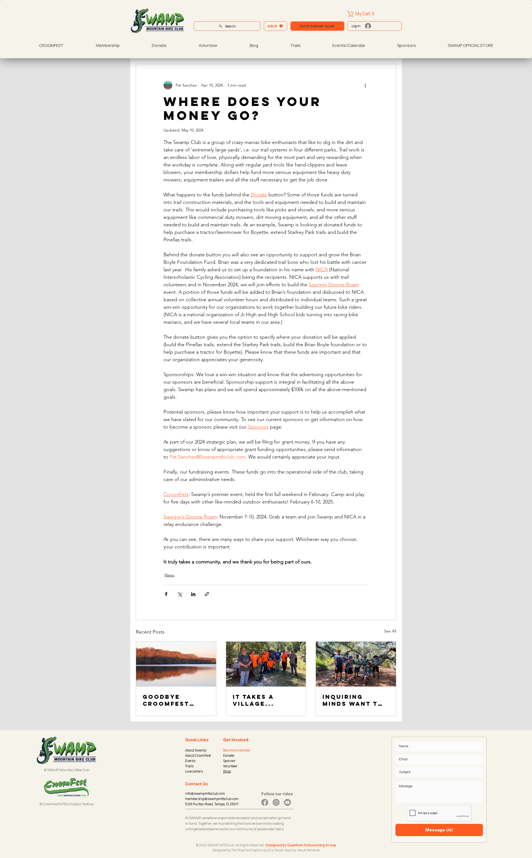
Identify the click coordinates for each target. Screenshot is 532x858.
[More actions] (365, 85)
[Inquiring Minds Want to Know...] (356, 664)
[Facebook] (264, 802)
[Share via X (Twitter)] (179, 594)
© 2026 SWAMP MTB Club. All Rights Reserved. (230, 845)
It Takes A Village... (253, 700)
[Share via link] (206, 594)
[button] (364, 14)
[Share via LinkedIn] (193, 594)
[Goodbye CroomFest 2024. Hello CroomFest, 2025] (176, 664)
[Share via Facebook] (166, 594)
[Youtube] (287, 802)
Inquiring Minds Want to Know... (353, 700)
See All (390, 631)
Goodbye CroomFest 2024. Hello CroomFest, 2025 (167, 700)
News (169, 575)
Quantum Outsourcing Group (311, 845)
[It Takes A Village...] (266, 664)
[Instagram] (276, 802)
